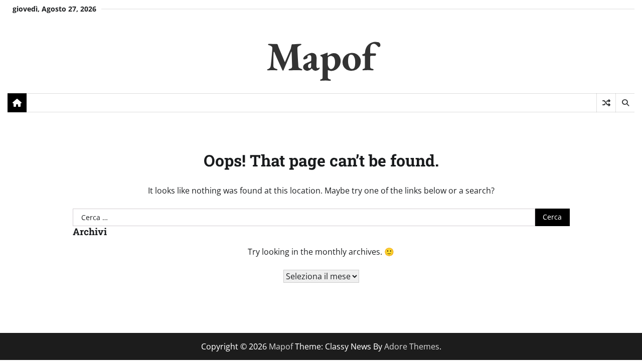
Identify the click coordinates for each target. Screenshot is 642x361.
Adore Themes (411, 346)
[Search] (624, 102)
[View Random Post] (606, 102)
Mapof (321, 56)
